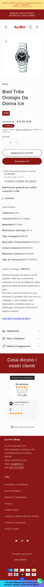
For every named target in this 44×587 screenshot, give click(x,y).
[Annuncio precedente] (4, 14)
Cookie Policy (12, 510)
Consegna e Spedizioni (16, 484)
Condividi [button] (9, 198)
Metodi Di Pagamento (16, 497)
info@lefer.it (17, 464)
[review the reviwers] (8, 410)
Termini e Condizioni (15, 522)
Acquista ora (22, 161)
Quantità (6, 137)
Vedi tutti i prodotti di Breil (16, 318)
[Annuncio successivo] (39, 14)
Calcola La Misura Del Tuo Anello (22, 516)
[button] (6, 27)
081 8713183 (16, 467)
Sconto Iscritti (12, 529)
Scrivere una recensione (22, 378)
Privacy (8, 503)
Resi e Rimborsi (13, 491)
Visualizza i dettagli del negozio (20, 181)
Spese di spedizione (23, 129)
